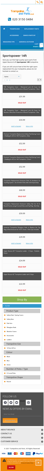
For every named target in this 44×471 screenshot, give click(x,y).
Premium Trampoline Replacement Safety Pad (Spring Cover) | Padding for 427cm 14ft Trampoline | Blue (22, 135)
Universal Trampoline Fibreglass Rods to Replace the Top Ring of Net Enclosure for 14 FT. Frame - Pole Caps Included (22, 228)
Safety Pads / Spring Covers (15, 315)
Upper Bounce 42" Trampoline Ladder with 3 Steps (19, 274)
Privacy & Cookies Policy (27, 463)
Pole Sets (9, 323)
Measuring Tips (9, 42)
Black (8, 356)
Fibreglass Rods (11, 327)
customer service (9, 441)
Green (9, 365)
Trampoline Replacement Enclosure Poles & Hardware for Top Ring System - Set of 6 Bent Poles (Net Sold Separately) (22, 182)
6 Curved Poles (11, 373)
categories (6, 437)
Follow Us (9, 396)
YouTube (16, 402)
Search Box (42, 1)
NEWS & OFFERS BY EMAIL (17, 408)
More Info (29, 126)
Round (9, 381)
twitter (11, 402)
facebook (5, 402)
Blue (8, 361)
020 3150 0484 (22, 19)
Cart (36, 44)
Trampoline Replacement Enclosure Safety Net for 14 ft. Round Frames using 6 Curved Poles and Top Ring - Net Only (22, 205)
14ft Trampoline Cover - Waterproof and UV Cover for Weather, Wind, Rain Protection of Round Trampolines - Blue (22, 111)
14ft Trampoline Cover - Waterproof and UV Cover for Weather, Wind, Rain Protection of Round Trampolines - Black (22, 88)
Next (9, 80)
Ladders (9, 340)
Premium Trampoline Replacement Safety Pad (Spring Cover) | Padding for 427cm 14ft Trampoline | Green (22, 158)
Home (4, 29)
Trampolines (15, 29)
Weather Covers (12, 331)
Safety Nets (10, 319)
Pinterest (28, 402)
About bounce (8, 429)
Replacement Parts (31, 29)
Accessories (14, 35)
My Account (38, 1)
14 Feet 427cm (11, 348)
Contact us (6, 433)
